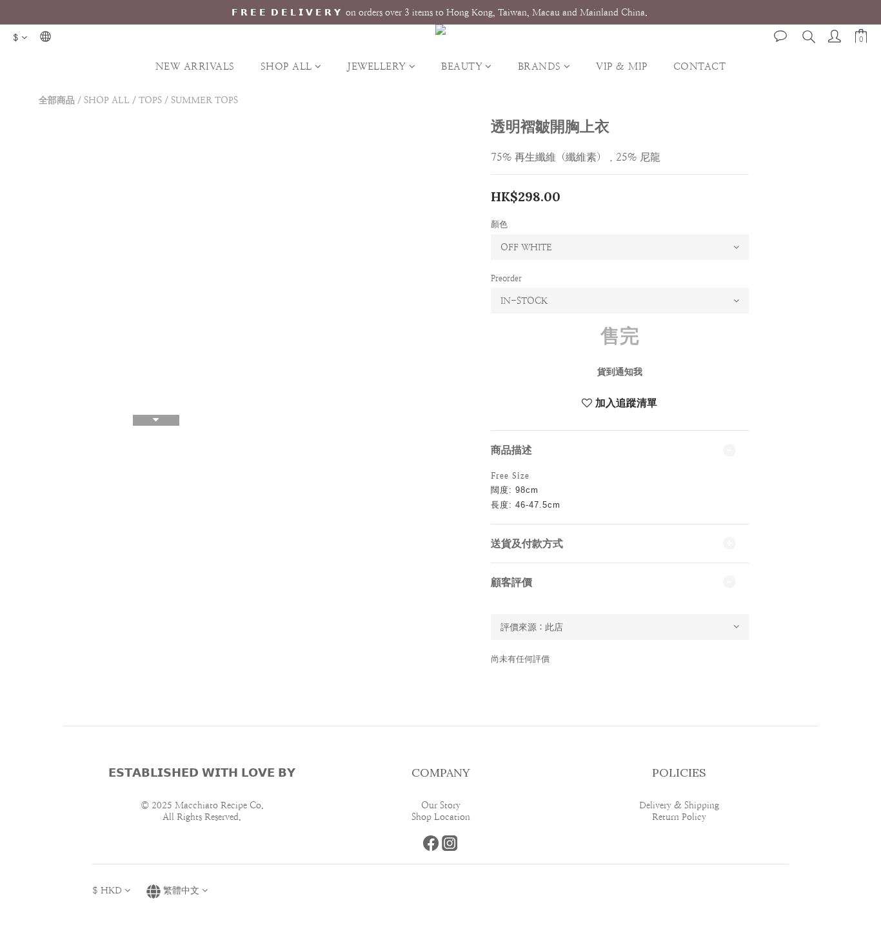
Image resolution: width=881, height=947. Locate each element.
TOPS (150, 100)
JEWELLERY (376, 66)
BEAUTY (461, 66)
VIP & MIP (622, 66)
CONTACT (699, 66)
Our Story (440, 805)
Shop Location (440, 817)
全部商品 (57, 100)
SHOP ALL (286, 66)
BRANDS (539, 66)
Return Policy (679, 817)
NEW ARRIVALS (195, 66)
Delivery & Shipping (679, 805)
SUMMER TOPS (204, 100)
